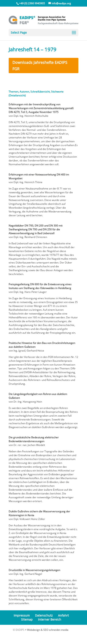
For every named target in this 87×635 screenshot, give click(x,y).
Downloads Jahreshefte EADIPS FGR (39, 65)
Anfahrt (63, 615)
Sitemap (27, 619)
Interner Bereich (49, 619)
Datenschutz (44, 615)
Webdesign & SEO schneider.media (47, 630)
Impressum (22, 615)
